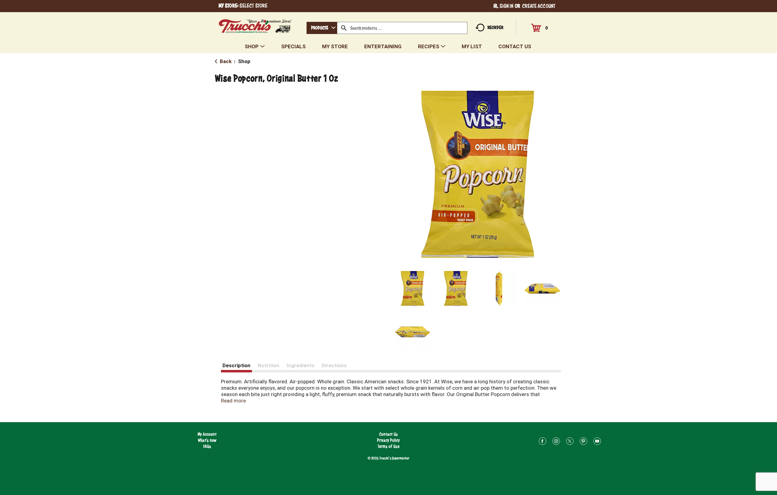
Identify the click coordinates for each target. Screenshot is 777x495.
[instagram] (556, 442)
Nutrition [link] (268, 365)
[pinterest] (583, 442)
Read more (233, 401)
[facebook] (542, 442)
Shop (244, 61)
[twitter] (570, 442)
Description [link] (236, 365)
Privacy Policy (388, 440)
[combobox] (322, 28)
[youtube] (597, 442)
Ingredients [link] (300, 365)
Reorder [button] (495, 27)
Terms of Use (388, 446)
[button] (412, 288)
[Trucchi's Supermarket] (255, 24)
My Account (207, 434)
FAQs (207, 446)
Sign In (507, 6)
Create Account (538, 6)
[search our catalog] (344, 28)
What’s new (207, 440)
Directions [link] (334, 365)
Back (225, 61)
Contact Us (388, 434)
